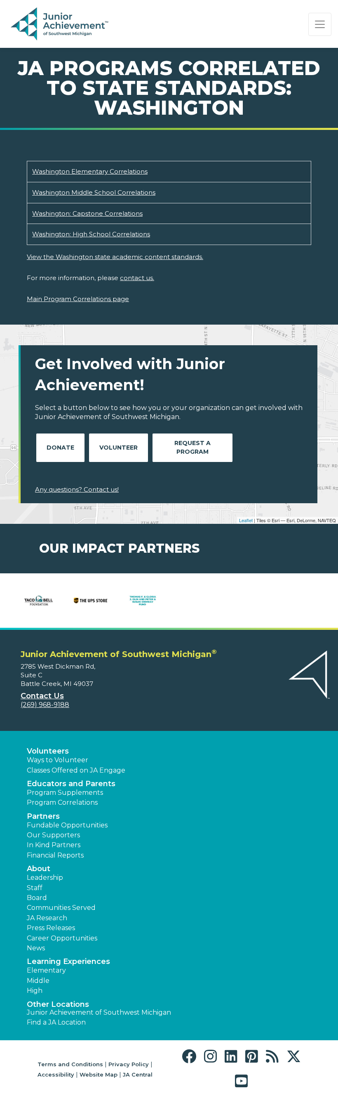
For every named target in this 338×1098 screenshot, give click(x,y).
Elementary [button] (46, 970)
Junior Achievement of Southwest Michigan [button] (99, 1012)
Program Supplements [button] (65, 792)
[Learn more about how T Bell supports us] (39, 600)
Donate (60, 447)
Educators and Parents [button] (71, 783)
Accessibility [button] (56, 1074)
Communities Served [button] (61, 908)
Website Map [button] (98, 1074)
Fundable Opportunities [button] (67, 825)
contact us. (137, 278)
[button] (191, 1056)
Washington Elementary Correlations (90, 171)
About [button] (38, 868)
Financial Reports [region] (55, 855)
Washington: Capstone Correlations (87, 213)
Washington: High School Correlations (91, 234)
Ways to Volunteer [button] (57, 760)
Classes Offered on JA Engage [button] (76, 770)
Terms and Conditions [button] (70, 1064)
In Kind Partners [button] (53, 845)
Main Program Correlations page (78, 299)
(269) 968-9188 (45, 705)
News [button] (36, 948)
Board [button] (37, 898)
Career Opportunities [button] (62, 938)
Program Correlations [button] (62, 802)
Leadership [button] (45, 877)
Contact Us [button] (42, 696)
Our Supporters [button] (53, 835)
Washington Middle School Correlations (93, 192)
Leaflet (246, 520)
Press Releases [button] (51, 928)
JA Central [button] (138, 1074)
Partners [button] (43, 816)
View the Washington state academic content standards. (115, 257)
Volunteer (118, 447)
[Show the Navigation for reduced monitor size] (319, 24)
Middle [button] (38, 981)
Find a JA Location (56, 1022)
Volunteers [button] (48, 751)
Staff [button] (34, 888)
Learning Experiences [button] (68, 961)
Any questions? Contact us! (77, 489)
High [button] (34, 990)
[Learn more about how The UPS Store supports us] (91, 600)
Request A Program (192, 447)
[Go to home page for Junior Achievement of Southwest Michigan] (60, 24)
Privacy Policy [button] (128, 1064)
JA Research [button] (47, 918)
